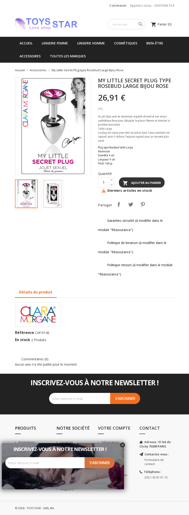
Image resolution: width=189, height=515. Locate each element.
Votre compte (114, 428)
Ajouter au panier (142, 183)
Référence (24, 332)
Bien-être (154, 43)
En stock (22, 339)
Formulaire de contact (154, 462)
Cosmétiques (125, 43)
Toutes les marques (68, 56)
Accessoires (30, 56)
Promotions (26, 442)
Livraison (66, 442)
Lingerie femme (55, 43)
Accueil (26, 43)
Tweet (130, 204)
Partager (118, 204)
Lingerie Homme (91, 43)
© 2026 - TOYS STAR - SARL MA (34, 508)
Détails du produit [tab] (36, 292)
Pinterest (142, 204)
